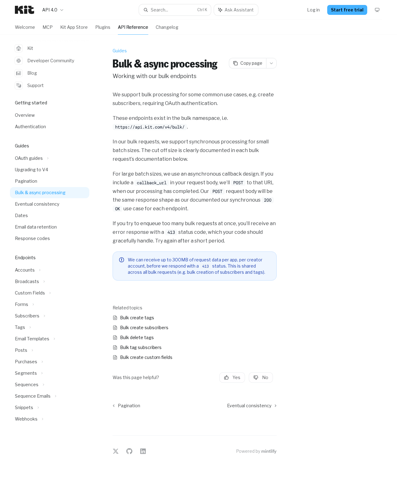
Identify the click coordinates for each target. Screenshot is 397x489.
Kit (30, 48)
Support (35, 85)
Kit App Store (74, 27)
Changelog (167, 27)
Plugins (102, 27)
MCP (47, 27)
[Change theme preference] (377, 10)
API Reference (133, 27)
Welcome (25, 27)
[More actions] (271, 63)
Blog (32, 73)
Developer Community (50, 60)
